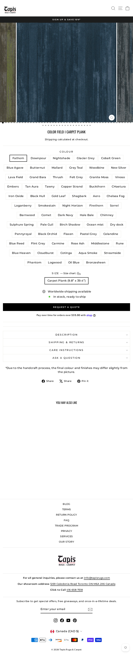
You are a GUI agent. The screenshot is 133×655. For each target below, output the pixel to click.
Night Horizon (72, 205)
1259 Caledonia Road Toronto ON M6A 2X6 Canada (82, 583)
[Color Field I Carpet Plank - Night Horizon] (33, 477)
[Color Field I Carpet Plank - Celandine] (5, 484)
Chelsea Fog (116, 196)
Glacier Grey (86, 158)
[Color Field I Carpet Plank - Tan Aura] (29, 474)
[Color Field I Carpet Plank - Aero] (17, 477)
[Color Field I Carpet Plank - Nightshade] (13, 470)
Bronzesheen (95, 262)
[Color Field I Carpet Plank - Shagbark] (13, 477)
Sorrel (114, 205)
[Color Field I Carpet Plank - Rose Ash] (21, 484)
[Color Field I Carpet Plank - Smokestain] (29, 477)
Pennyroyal (23, 234)
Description (66, 334)
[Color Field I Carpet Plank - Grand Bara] (5, 474)
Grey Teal (76, 167)
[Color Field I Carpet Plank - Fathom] (5, 470)
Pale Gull (46, 224)
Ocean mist (95, 224)
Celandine (110, 234)
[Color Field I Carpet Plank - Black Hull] (5, 477)
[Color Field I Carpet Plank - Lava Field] (49, 470)
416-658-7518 (74, 589)
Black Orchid (47, 234)
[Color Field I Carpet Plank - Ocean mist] (29, 480)
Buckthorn (97, 186)
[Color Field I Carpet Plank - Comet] (49, 477)
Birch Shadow (70, 224)
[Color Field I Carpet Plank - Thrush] (9, 474)
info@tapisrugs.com (97, 577)
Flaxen (68, 234)
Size (64, 273)
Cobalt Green (111, 158)
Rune (120, 243)
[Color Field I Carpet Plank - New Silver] (45, 470)
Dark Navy (65, 215)
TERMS (66, 509)
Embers (13, 186)
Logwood (55, 262)
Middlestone (100, 243)
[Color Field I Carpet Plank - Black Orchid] (41, 480)
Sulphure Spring (22, 224)
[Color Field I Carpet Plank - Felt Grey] (13, 474)
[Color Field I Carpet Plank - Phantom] (21, 487)
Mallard (57, 167)
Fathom (18, 158)
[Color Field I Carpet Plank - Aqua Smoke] (45, 484)
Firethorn (96, 205)
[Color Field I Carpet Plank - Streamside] (49, 484)
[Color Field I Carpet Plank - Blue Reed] (9, 484)
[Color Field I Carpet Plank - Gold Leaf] (9, 477)
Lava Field (15, 177)
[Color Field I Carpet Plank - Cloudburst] (37, 484)
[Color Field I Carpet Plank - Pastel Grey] (49, 480)
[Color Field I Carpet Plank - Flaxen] (45, 480)
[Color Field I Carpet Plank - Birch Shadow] (25, 480)
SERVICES (66, 536)
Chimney (106, 215)
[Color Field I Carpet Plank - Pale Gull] (21, 480)
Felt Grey (76, 177)
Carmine (58, 243)
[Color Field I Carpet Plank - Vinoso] (21, 474)
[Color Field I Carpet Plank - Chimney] (13, 480)
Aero (96, 196)
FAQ (66, 520)
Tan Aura (31, 186)
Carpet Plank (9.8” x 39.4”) (66, 280)
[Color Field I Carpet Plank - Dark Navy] (5, 480)
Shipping (51, 139)
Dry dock (116, 224)
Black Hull (37, 196)
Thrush (58, 177)
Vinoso (120, 177)
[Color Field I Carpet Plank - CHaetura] (45, 474)
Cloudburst (45, 253)
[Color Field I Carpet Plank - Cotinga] (41, 484)
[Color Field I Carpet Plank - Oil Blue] (29, 487)
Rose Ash (78, 243)
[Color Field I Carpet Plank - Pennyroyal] (37, 480)
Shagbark (79, 196)
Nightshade (61, 158)
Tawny (50, 186)
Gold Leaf (59, 196)
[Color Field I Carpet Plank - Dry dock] (33, 480)
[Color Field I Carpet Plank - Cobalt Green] (21, 470)
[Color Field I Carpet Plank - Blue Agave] (25, 470)
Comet (46, 215)
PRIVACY (66, 531)
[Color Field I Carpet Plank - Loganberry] (25, 477)
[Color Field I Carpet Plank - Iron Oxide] (49, 474)
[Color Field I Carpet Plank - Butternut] (29, 470)
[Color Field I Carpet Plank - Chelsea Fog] (21, 477)
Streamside (112, 253)
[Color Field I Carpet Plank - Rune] (29, 484)
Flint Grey (38, 243)
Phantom (34, 262)
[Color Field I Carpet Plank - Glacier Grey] (17, 470)
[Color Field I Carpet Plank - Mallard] (33, 470)
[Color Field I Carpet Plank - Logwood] (25, 487)
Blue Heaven (21, 253)
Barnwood (27, 215)
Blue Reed (16, 243)
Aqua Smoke (88, 253)
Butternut (37, 167)
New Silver (118, 167)
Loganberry (23, 205)
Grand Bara (38, 177)
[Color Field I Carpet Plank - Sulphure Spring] (17, 480)
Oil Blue (73, 262)
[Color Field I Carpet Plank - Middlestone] (25, 484)
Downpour (38, 158)
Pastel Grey (88, 234)
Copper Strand (72, 186)
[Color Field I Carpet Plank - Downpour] (9, 470)
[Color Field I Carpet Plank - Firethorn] (37, 477)
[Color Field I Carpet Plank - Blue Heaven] (33, 484)
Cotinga (66, 253)
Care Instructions (66, 350)
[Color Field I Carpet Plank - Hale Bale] (9, 480)
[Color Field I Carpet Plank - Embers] (25, 474)
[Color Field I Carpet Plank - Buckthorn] (41, 474)
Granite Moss (99, 177)
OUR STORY (66, 541)
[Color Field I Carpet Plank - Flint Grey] (13, 484)
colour (66, 151)
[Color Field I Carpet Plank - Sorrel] (41, 477)
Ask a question (66, 357)
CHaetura (119, 186)
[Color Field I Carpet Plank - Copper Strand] (37, 474)
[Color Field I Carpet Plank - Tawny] (33, 474)
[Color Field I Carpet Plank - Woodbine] (41, 470)
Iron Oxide (16, 196)
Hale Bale (87, 215)
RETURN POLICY (66, 514)
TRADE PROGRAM (66, 525)
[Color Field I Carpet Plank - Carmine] (17, 484)
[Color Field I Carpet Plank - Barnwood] (45, 477)
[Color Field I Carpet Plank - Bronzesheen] (33, 487)
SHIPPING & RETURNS (66, 342)
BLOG (66, 504)
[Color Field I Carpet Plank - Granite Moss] (17, 474)
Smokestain (47, 205)
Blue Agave (15, 167)
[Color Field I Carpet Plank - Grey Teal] (37, 470)
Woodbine (96, 167)
